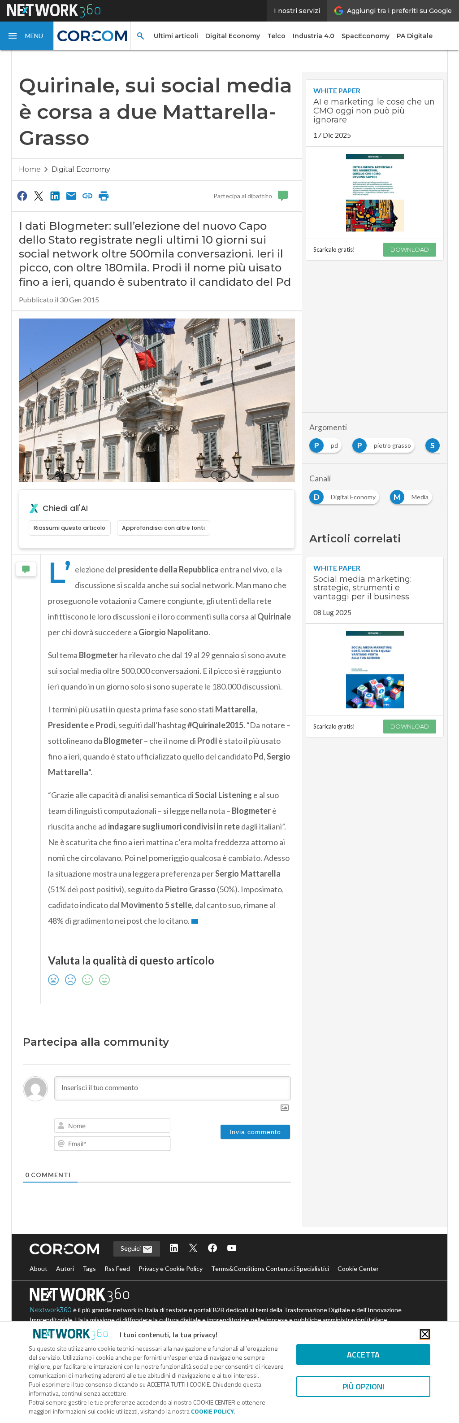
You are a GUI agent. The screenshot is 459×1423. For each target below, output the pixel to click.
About (39, 1268)
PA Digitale (415, 36)
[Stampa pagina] (104, 195)
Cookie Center (358, 1268)
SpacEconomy (366, 36)
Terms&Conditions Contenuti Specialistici (270, 1268)
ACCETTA (363, 1355)
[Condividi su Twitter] (38, 195)
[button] (27, 36)
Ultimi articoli (176, 36)
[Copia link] (87, 195)
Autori (65, 1268)
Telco (276, 36)
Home (30, 169)
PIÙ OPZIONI (363, 1386)
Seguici (131, 1248)
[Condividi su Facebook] (22, 195)
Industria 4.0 (313, 36)
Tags (89, 1268)
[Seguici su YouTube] (231, 1249)
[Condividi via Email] (71, 195)
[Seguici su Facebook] (212, 1249)
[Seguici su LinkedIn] (174, 1249)
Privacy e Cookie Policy (171, 1268)
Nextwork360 (51, 1310)
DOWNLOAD (409, 249)
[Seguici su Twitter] (193, 1249)
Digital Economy (232, 36)
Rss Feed (117, 1268)
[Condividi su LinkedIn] (55, 195)
